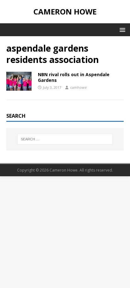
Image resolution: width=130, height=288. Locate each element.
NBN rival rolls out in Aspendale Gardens (73, 77)
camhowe (78, 87)
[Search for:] (65, 139)
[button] (121, 29)
